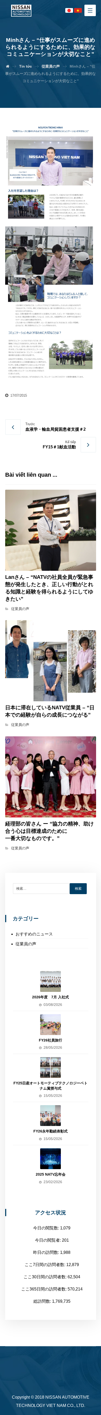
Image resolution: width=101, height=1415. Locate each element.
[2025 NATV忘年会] (50, 1158)
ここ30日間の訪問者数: (46, 1277)
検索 (78, 888)
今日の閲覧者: (48, 1240)
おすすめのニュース (34, 934)
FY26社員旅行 (50, 1040)
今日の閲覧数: (46, 1228)
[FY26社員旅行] (50, 1024)
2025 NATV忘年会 (51, 1174)
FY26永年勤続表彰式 (50, 1131)
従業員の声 (20, 609)
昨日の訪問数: (46, 1252)
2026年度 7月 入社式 (50, 997)
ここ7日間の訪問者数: (45, 1264)
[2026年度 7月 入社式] (50, 981)
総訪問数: (42, 1301)
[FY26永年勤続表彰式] (50, 1115)
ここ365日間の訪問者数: (44, 1289)
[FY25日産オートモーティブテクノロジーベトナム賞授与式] (50, 1067)
